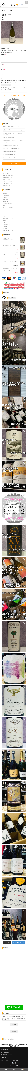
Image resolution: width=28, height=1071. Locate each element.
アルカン (5, 216)
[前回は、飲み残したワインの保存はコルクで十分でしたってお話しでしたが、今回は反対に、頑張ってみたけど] (14, 349)
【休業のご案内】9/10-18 (9, 154)
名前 (2, 64)
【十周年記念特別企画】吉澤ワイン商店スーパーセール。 (14, 141)
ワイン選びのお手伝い (8, 175)
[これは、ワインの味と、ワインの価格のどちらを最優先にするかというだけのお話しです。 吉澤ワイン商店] (14, 540)
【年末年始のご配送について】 (10, 151)
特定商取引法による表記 (7, 1049)
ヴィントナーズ (6, 224)
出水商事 (5, 226)
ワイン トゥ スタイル (8, 207)
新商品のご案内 (6, 173)
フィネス (5, 193)
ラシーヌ (5, 228)
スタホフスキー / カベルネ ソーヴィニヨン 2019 (10, 269)
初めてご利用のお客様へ (7, 1054)
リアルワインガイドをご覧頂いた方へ (10, 1060)
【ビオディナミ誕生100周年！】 (10, 145)
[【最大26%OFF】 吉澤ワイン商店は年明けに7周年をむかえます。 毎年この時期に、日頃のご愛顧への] (14, 764)
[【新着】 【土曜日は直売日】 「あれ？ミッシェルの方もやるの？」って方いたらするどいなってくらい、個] (14, 860)
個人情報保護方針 (5, 1052)
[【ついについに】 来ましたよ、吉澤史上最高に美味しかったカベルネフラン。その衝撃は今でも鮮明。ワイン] (14, 668)
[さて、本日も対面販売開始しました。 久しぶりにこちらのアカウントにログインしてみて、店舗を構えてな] (14, 604)
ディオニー (5, 201)
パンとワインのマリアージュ (10, 181)
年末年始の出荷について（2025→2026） (12, 130)
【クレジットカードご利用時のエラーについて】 (13, 95)
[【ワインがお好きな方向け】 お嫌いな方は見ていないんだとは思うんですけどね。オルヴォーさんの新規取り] (14, 828)
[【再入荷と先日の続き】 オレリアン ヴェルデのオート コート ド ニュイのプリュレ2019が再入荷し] (14, 892)
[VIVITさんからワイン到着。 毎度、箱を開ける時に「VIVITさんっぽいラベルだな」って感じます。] (14, 572)
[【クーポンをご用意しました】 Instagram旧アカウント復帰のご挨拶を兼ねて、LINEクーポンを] (14, 508)
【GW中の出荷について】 (9, 158)
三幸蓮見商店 (6, 195)
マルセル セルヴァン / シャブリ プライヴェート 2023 (10, 238)
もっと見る (14, 163)
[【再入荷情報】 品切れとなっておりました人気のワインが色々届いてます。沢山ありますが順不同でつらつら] (14, 796)
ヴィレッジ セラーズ (8, 218)
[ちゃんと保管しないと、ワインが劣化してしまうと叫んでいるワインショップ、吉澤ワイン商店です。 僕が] (14, 412)
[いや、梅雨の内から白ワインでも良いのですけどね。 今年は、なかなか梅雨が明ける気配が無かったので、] (14, 444)
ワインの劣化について (8, 183)
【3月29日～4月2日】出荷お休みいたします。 (14, 148)
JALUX (4, 220)
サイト (2, 74)
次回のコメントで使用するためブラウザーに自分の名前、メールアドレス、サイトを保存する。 (13, 81)
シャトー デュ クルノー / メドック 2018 (10, 262)
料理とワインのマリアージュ (10, 179)
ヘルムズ (5, 214)
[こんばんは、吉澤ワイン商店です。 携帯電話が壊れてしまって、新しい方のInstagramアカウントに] (14, 636)
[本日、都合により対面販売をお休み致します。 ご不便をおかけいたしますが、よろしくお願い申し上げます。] (14, 317)
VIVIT (4, 205)
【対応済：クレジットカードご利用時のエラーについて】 (14, 133)
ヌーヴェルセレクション (8, 203)
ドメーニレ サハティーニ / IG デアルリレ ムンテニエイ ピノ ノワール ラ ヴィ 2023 (10, 254)
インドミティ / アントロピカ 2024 (9, 246)
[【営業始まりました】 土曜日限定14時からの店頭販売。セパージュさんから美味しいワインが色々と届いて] (14, 924)
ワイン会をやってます (8, 177)
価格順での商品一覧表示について (11, 126)
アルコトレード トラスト (9, 230)
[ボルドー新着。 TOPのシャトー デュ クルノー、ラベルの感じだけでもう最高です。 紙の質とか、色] (14, 476)
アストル (5, 197)
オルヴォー (5, 199)
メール (3, 69)
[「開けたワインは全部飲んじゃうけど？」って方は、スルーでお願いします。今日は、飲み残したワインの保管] (14, 381)
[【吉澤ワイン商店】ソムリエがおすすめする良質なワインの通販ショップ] (3, 6)
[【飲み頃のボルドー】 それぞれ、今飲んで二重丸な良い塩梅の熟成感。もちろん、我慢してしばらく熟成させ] (14, 732)
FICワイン (5, 222)
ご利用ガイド (4, 1057)
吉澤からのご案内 (7, 185)
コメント (3, 54)
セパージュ (5, 209)
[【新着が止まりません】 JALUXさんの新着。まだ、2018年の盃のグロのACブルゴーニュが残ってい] (14, 700)
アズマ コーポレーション (9, 211)
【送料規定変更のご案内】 (9, 137)
